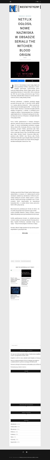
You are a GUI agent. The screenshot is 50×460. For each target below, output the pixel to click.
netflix (12, 261)
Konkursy (13, 434)
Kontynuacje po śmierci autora (18, 367)
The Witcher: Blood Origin (26, 261)
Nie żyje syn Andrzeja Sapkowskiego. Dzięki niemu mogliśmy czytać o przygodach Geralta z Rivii (25, 354)
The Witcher (17, 261)
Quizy (12, 437)
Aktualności (13, 424)
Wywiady (13, 439)
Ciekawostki (14, 426)
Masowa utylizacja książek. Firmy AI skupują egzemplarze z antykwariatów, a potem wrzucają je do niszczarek (25, 361)
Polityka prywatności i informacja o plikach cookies (28, 457)
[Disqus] (25, 321)
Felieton (13, 431)
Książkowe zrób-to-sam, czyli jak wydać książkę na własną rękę (26, 358)
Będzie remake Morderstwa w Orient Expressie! (15, 297)
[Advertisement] (25, 246)
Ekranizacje (22, 16)
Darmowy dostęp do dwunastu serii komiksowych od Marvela (26, 364)
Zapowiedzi (28, 16)
